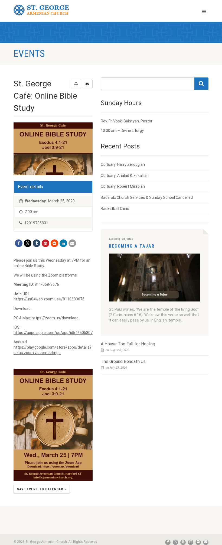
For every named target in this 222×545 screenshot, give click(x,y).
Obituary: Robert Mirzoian (123, 186)
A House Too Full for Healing (128, 343)
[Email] (72, 243)
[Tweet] (27, 243)
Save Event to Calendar (40, 489)
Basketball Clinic (115, 208)
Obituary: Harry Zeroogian (123, 164)
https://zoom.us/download (55, 318)
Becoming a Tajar (132, 246)
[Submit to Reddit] (54, 243)
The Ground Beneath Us (123, 361)
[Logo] (60, 10)
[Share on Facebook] (18, 243)
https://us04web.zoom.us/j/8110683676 (49, 299)
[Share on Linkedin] (63, 243)
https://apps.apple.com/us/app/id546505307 (53, 332)
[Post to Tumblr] (36, 243)
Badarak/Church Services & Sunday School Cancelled (147, 197)
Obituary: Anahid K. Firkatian (125, 175)
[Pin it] (45, 243)
